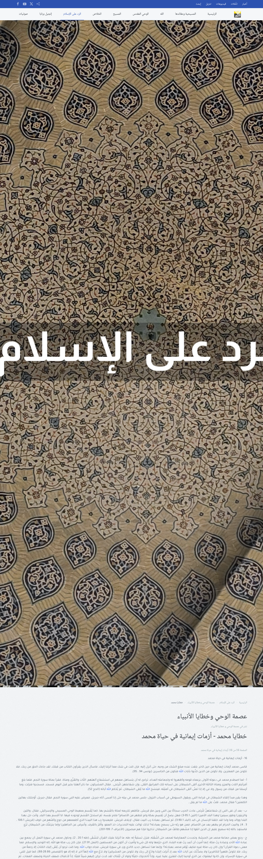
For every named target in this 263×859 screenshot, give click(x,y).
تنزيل (208, 4)
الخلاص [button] (97, 14)
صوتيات (23, 14)
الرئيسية (212, 14)
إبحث (198, 4)
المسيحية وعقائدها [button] (185, 14)
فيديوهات (221, 4)
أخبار (244, 4)
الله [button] (162, 14)
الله (181, 771)
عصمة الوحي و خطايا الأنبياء (225, 726)
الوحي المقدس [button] (141, 14)
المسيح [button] (117, 14)
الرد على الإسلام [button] (72, 14)
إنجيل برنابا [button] (45, 14)
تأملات (234, 4)
